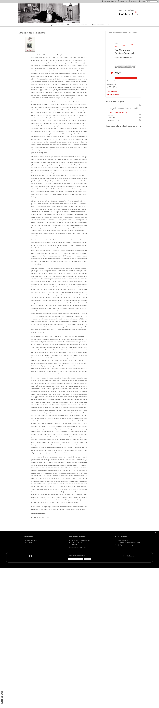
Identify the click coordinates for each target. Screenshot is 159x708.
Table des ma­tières (113, 94)
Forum (107, 25)
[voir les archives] (140, 105)
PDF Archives (134, 1)
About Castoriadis (98, 25)
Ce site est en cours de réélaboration (129, 543)
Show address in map (78, 547)
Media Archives (123, 1)
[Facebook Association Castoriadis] (30, 556)
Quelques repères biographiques (128, 545)
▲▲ (156, 532)
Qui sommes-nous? (124, 540)
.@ (80, 540)
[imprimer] (2, 697)
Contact (142, 1)
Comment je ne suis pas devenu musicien (125, 109)
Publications (106, 1)
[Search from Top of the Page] (157, 1)
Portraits (114, 1)
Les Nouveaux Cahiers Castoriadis (123, 32)
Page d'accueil (54, 25)
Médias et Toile (86, 25)
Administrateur (32, 540)
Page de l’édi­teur (112, 91)
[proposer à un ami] (2, 700)
